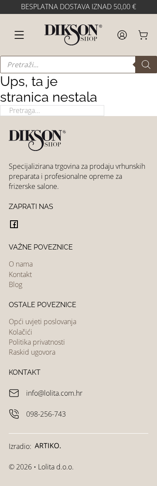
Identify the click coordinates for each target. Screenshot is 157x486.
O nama (21, 264)
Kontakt (20, 274)
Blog (15, 284)
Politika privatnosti (37, 342)
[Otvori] (19, 34)
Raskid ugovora (32, 352)
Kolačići (20, 332)
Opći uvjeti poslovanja (42, 321)
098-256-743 (46, 414)
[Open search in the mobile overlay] (78, 64)
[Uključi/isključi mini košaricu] (143, 35)
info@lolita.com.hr (54, 393)
